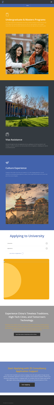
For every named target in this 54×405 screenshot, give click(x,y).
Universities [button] (9, 243)
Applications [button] (10, 248)
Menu (27, 5)
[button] (51, 2)
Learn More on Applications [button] (15, 253)
